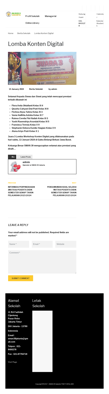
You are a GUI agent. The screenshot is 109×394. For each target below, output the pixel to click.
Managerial (50, 16)
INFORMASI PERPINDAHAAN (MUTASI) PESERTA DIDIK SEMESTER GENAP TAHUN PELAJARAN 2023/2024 (21, 191)
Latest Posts (26, 157)
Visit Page (12, 362)
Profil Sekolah (32, 16)
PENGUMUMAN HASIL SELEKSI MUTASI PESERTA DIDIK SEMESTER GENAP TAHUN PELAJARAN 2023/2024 (61, 191)
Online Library (32, 23)
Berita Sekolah (36, 89)
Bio (13, 157)
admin (54, 89)
